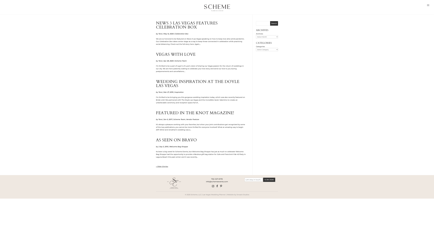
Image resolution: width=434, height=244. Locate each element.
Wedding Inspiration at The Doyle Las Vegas (197, 83)
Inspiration (179, 92)
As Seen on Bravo (176, 140)
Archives (259, 34)
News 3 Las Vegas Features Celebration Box (187, 25)
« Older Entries (162, 166)
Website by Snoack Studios (238, 195)
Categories (260, 47)
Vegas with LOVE (176, 54)
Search (274, 23)
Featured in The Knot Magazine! (195, 113)
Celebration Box (181, 34)
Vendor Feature (192, 119)
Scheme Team (181, 61)
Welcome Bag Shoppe (178, 147)
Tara (160, 34)
